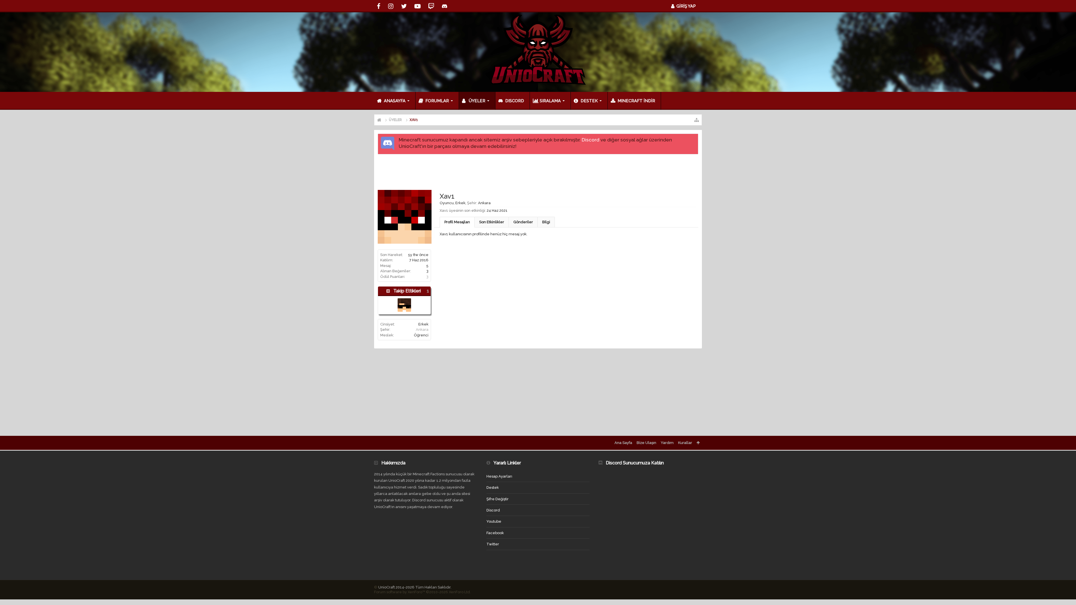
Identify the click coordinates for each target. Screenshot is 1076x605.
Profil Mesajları (457, 222)
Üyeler (477, 100)
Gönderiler (523, 222)
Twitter (492, 544)
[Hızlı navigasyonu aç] (697, 120)
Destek (589, 100)
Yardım (667, 443)
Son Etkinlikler (491, 222)
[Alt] (1066, 594)
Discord (590, 140)
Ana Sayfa (623, 443)
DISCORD (514, 100)
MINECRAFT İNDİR (636, 100)
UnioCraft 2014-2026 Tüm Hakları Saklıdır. (414, 587)
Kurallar (685, 443)
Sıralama (550, 100)
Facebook (495, 533)
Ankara (422, 329)
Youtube (493, 521)
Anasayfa (394, 100)
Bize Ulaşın (646, 443)
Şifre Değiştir (497, 499)
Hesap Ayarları (499, 476)
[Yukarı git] (1066, 582)
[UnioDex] (404, 305)
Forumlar (437, 100)
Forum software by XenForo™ (422, 592)
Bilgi (546, 222)
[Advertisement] (538, 171)
